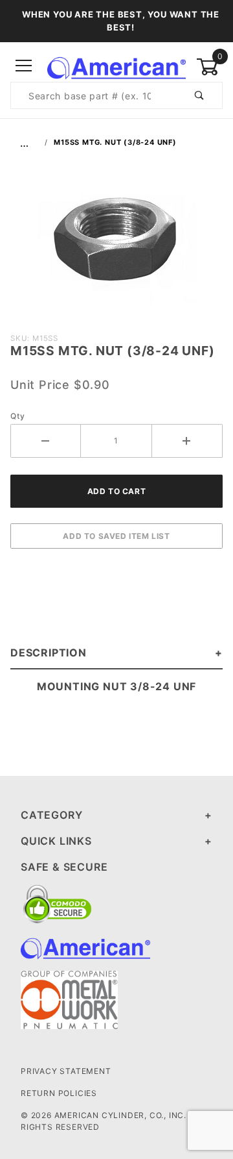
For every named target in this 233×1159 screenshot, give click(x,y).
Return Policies (59, 1093)
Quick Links (56, 840)
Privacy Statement (66, 1071)
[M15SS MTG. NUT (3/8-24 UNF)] (117, 245)
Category (51, 814)
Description (48, 652)
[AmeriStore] (116, 65)
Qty (17, 416)
